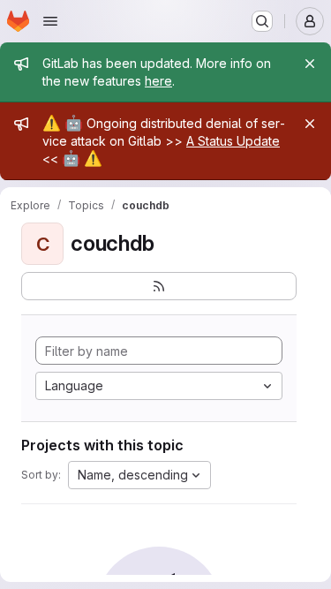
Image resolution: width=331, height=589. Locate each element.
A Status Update (233, 140)
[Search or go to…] (262, 21)
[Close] (309, 63)
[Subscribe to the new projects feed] (159, 286)
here (158, 80)
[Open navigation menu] (50, 21)
